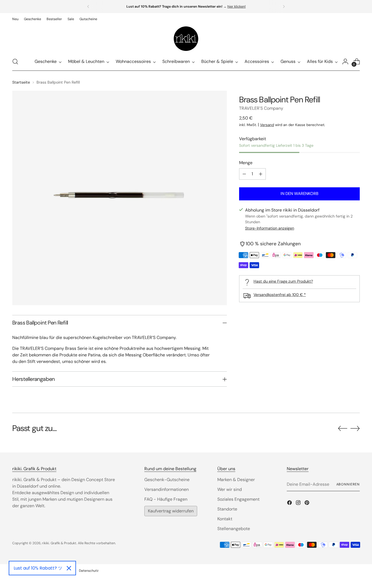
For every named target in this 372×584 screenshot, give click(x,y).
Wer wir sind (229, 489)
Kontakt (224, 519)
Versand (267, 125)
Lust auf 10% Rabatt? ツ (38, 568)
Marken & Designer (236, 479)
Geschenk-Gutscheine (167, 479)
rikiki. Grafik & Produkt (59, 543)
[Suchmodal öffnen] (15, 61)
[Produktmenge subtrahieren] (244, 174)
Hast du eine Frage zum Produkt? (283, 281)
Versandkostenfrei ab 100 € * (280, 294)
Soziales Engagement (238, 499)
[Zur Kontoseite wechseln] (345, 61)
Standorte (227, 509)
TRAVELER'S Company (261, 108)
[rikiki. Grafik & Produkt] (186, 38)
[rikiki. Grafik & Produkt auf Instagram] (298, 503)
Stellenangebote (233, 528)
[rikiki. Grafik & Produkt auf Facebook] (290, 503)
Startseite (21, 82)
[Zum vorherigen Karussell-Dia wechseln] (342, 428)
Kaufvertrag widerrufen (171, 511)
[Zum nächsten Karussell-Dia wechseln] (355, 428)
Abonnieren (348, 484)
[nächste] (284, 6)
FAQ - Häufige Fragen (165, 499)
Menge (245, 163)
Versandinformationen (166, 489)
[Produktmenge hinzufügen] (261, 174)
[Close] (69, 568)
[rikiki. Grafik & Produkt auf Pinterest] (307, 503)
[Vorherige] (88, 6)
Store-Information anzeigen (269, 228)
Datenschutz (89, 570)
